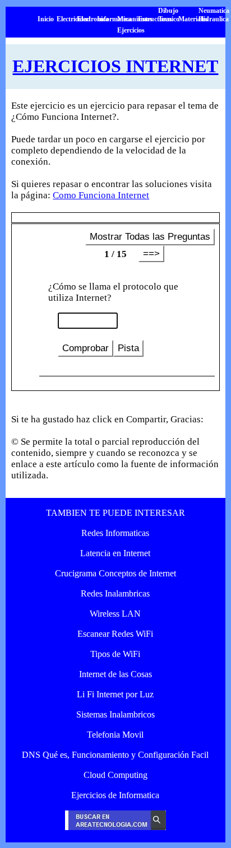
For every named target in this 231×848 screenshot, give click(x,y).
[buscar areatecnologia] (115, 827)
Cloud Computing (115, 775)
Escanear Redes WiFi (115, 634)
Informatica (114, 19)
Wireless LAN (115, 613)
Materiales (193, 19)
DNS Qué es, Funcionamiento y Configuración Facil (115, 755)
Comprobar (85, 348)
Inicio (46, 19)
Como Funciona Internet (101, 195)
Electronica (93, 19)
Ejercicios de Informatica (115, 795)
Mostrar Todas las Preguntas (150, 236)
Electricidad (74, 19)
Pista (128, 348)
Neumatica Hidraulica (213, 15)
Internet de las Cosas (115, 674)
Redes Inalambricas (115, 593)
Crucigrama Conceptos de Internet (115, 573)
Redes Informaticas (115, 533)
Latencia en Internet (115, 553)
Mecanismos (135, 19)
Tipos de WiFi (115, 654)
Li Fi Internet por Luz (115, 694)
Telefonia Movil (115, 734)
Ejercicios (131, 30)
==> (151, 253)
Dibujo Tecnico (168, 15)
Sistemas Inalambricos (115, 714)
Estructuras (155, 19)
